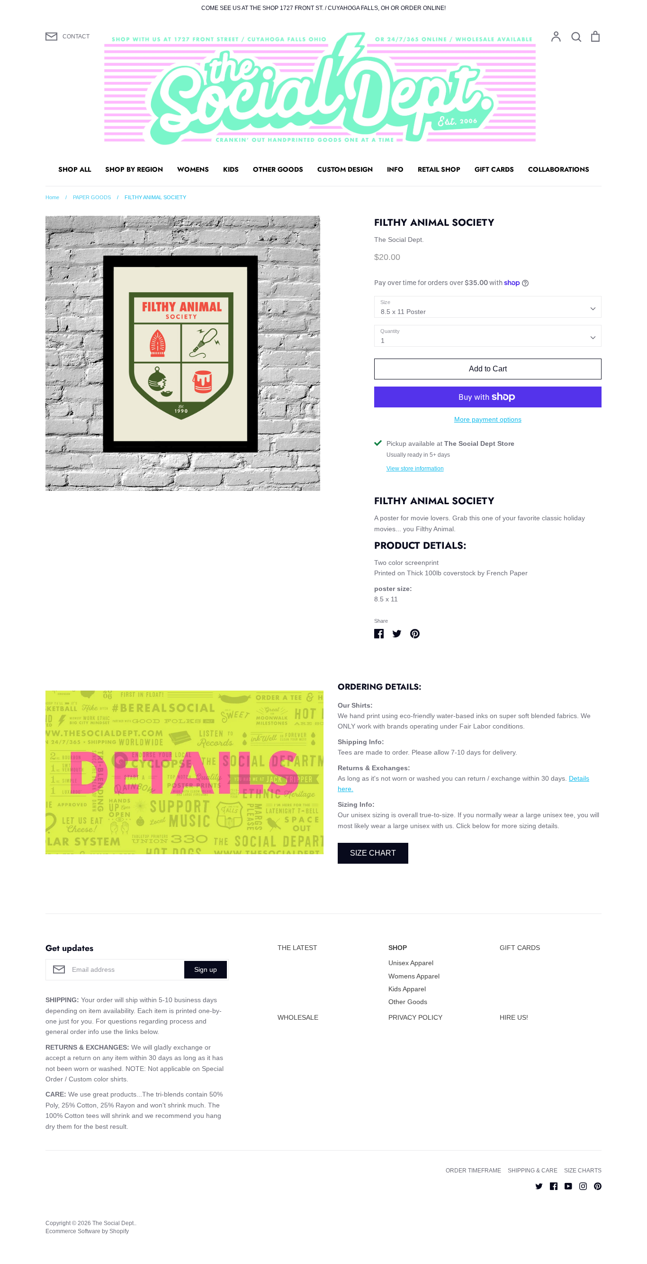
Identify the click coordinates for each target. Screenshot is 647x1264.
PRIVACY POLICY (415, 1017)
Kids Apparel (407, 989)
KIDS (231, 169)
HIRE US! (514, 1017)
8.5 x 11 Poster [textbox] (403, 311)
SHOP (397, 947)
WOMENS (193, 169)
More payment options (487, 419)
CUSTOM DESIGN (345, 169)
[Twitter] (535, 1185)
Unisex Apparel (410, 963)
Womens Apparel (414, 976)
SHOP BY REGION (134, 169)
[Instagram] (579, 1185)
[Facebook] (550, 1185)
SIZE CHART (373, 853)
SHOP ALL (74, 169)
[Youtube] (564, 1185)
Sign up (205, 969)
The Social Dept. (399, 239)
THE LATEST (297, 947)
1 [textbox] (383, 340)
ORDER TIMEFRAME (473, 1170)
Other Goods (407, 1002)
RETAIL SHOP (439, 169)
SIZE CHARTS (583, 1170)
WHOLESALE (298, 1017)
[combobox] (488, 307)
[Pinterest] (594, 1185)
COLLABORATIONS (558, 169)
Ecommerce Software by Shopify (87, 1231)
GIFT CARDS (494, 169)
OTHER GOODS (278, 169)
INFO (395, 169)
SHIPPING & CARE (532, 1170)
